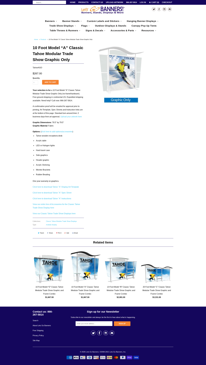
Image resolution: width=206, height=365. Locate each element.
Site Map (36, 340)
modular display (51, 225)
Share (51, 233)
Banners (50, 21)
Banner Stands (71, 21)
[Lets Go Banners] (103, 11)
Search (35, 320)
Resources (148, 30)
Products (83, 2)
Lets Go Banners (92, 352)
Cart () (155, 2)
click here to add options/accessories (56, 132)
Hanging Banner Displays (141, 21)
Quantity (36, 78)
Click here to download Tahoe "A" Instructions (52, 199)
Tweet (42, 233)
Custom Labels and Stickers (103, 21)
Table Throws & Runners (64, 30)
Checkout (167, 2)
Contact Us (97, 2)
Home (72, 2)
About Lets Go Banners (42, 325)
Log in (143, 2)
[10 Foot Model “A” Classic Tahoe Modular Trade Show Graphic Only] (121, 74)
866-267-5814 (131, 2)
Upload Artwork (114, 2)
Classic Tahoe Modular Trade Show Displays (61, 221)
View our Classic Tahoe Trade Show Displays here (54, 214)
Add (67, 233)
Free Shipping (38, 330)
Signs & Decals (94, 30)
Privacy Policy (38, 335)
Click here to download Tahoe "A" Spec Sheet (52, 193)
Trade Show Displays (61, 25)
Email (76, 233)
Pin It (59, 233)
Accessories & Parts (122, 30)
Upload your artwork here (71, 117)
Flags (84, 25)
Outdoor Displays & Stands (110, 25)
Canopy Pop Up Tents (144, 25)
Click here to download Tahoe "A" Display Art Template (56, 187)
